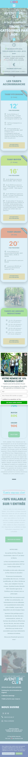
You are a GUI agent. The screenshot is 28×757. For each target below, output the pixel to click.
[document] (14, 378)
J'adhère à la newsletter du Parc (11, 399)
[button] (25, 355)
